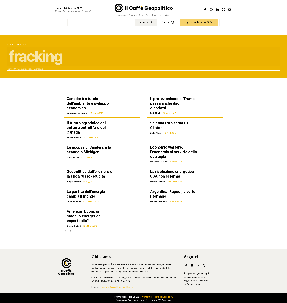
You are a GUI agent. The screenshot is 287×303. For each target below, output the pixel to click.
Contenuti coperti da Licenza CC (157, 297)
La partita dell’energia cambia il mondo (86, 193)
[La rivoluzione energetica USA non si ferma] (211, 176)
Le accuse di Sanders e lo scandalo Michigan (89, 149)
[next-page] (70, 232)
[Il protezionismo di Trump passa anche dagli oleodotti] (211, 103)
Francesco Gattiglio (158, 201)
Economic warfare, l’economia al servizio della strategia (173, 152)
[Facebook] (205, 10)
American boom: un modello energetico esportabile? (84, 216)
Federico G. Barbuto (159, 161)
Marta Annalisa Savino (77, 113)
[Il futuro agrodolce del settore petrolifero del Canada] (128, 127)
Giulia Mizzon (156, 133)
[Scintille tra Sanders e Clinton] (211, 127)
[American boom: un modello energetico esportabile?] (128, 216)
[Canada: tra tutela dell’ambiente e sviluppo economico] (128, 103)
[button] (168, 22)
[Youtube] (230, 10)
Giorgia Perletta (74, 181)
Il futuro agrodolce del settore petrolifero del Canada (86, 127)
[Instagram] (211, 10)
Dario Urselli (155, 113)
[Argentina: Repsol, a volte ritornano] (211, 196)
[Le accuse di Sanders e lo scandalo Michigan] (128, 152)
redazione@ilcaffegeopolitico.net (117, 287)
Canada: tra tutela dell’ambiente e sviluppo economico (88, 103)
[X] (223, 10)
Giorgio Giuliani (74, 226)
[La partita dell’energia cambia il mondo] (128, 196)
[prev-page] (65, 232)
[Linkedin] (217, 10)
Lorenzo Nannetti (158, 181)
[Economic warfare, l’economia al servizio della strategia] (211, 152)
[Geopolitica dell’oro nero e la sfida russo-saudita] (128, 176)
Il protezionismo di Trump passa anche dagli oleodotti (172, 103)
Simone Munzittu (74, 137)
